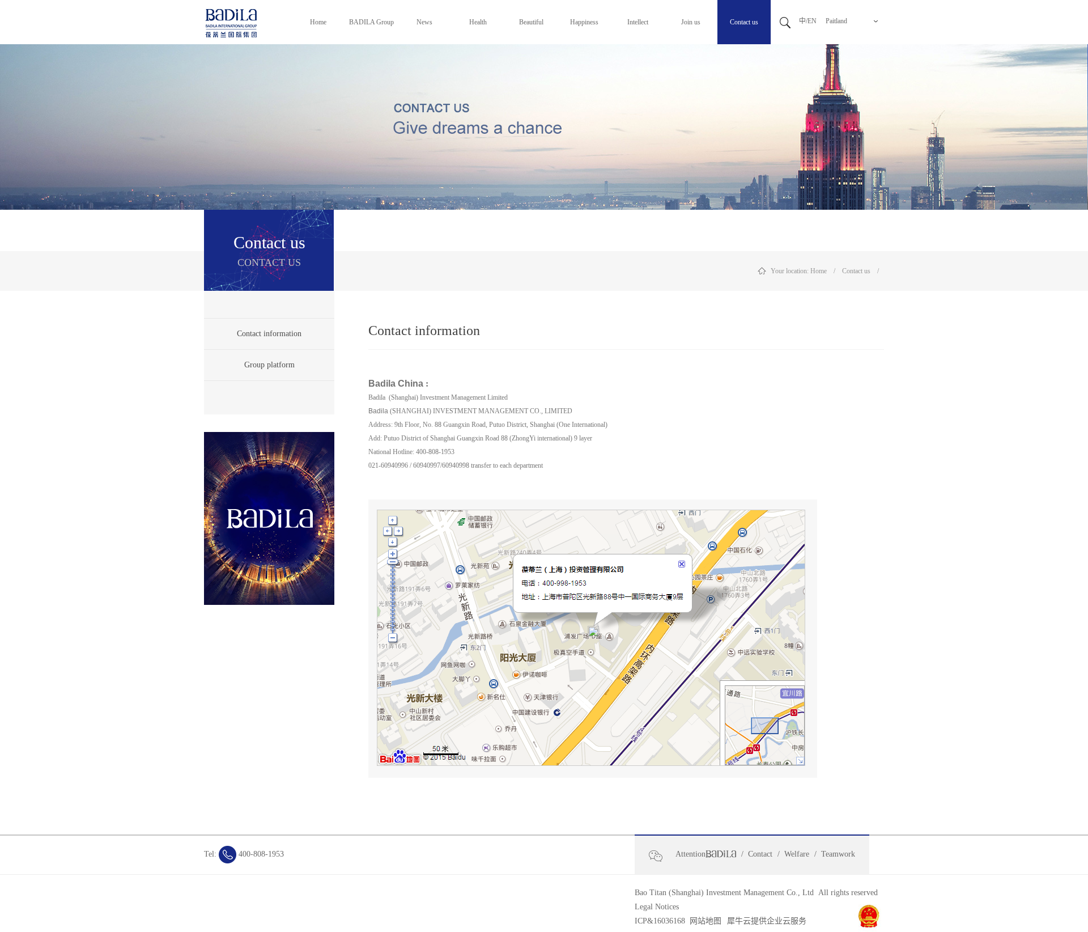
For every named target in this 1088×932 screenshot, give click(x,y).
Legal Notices (657, 907)
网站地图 (703, 921)
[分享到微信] (660, 856)
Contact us (856, 271)
